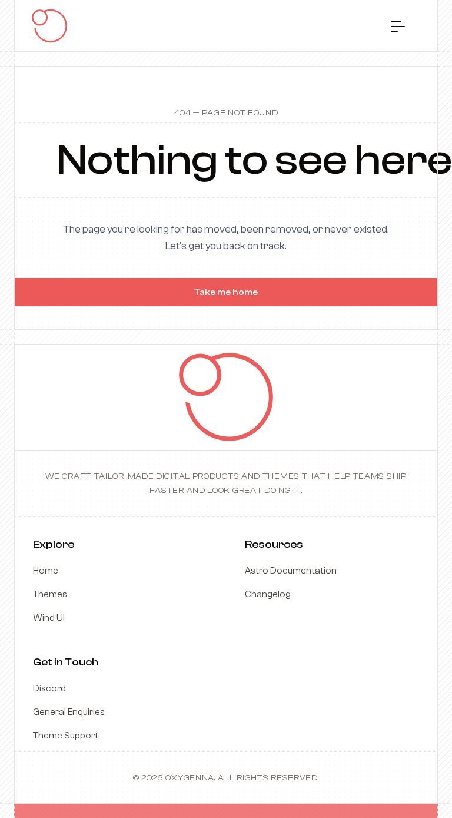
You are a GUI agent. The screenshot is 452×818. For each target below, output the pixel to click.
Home (45, 570)
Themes (50, 594)
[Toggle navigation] (398, 26)
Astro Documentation (291, 570)
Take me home (226, 292)
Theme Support (65, 735)
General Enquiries (69, 712)
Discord (49, 688)
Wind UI (49, 617)
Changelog (268, 594)
